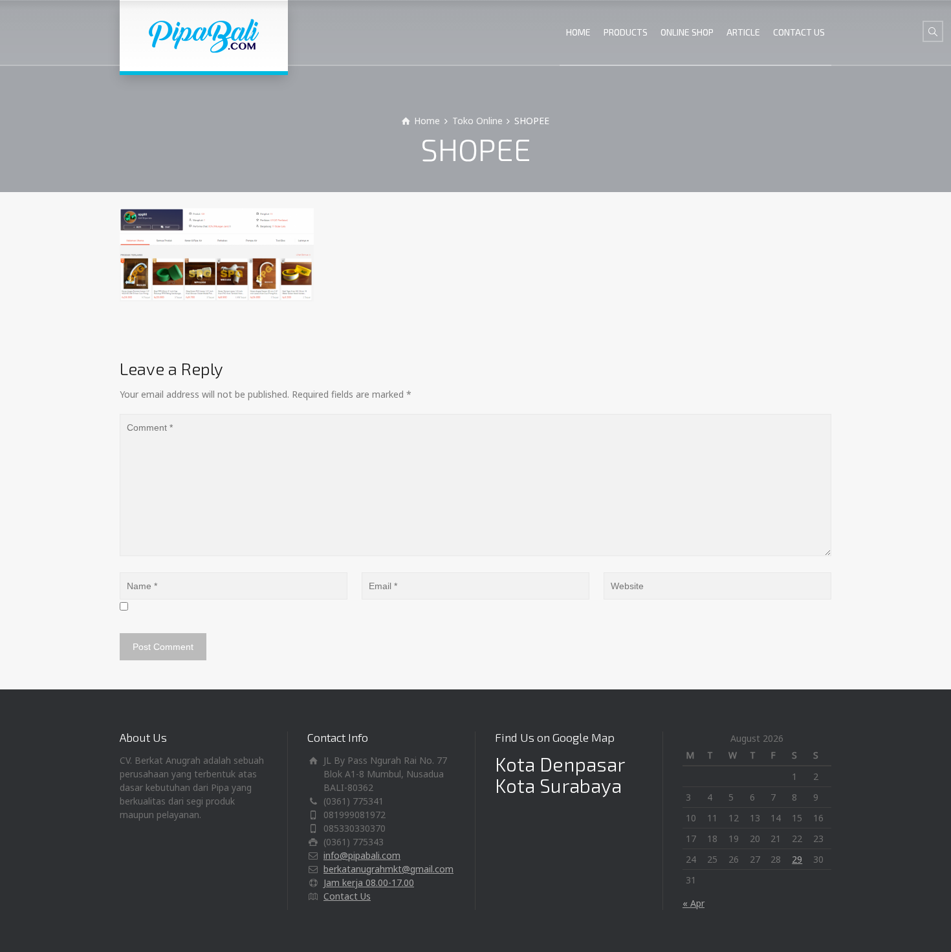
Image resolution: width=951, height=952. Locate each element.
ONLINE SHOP (687, 32)
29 (797, 859)
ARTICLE (743, 32)
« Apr (694, 903)
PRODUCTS (626, 32)
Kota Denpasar (560, 763)
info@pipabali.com (361, 855)
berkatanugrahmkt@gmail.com (388, 869)
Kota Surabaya (558, 785)
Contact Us (347, 896)
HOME (578, 32)
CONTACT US (799, 32)
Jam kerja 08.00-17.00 (368, 882)
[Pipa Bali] (204, 35)
